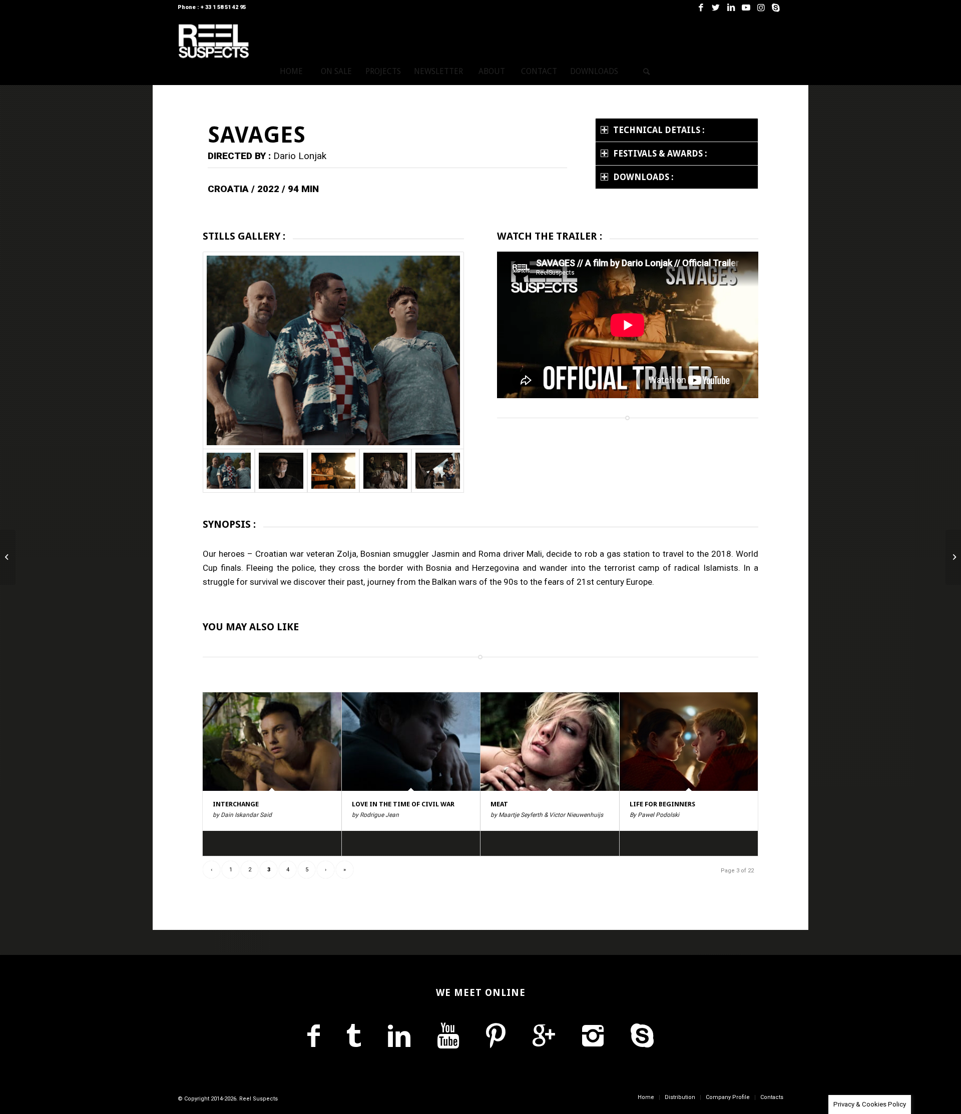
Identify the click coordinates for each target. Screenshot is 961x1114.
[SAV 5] (437, 470)
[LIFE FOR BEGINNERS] (689, 741)
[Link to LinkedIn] (730, 7)
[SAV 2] (281, 470)
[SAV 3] (333, 470)
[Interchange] (272, 741)
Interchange (236, 804)
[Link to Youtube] (745, 7)
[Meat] (549, 741)
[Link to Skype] (775, 7)
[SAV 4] (385, 470)
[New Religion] (953, 557)
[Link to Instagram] (760, 7)
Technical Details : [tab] (659, 130)
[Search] (646, 71)
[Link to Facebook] (700, 7)
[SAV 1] (333, 350)
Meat (499, 804)
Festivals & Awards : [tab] (660, 154)
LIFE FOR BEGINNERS (662, 804)
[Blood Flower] (8, 557)
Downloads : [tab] (643, 177)
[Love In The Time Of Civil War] (411, 741)
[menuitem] (291, 71)
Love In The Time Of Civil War (403, 804)
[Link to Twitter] (715, 7)
